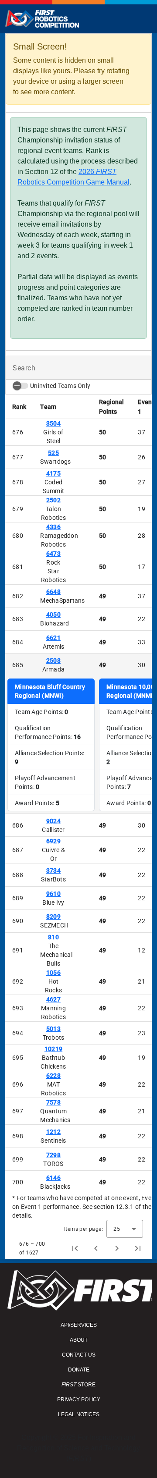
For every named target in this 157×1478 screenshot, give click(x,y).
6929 (53, 841)
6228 (53, 1075)
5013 (53, 1028)
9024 (53, 820)
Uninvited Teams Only (60, 385)
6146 (53, 1177)
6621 (53, 637)
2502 (53, 500)
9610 (53, 893)
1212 (53, 1131)
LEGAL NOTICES (78, 1414)
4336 (53, 526)
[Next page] (116, 1248)
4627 (53, 999)
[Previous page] (95, 1248)
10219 (53, 1048)
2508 (53, 660)
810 (53, 937)
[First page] (75, 1248)
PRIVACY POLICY (78, 1399)
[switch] (20, 386)
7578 (53, 1102)
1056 (53, 972)
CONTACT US (79, 1355)
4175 (53, 473)
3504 (53, 423)
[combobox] (124, 1228)
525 (53, 452)
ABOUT (79, 1340)
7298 (53, 1154)
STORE (78, 1385)
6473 (53, 553)
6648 (53, 591)
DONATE (78, 1370)
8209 (53, 916)
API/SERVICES (79, 1325)
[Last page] (137, 1248)
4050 (53, 614)
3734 (53, 870)
